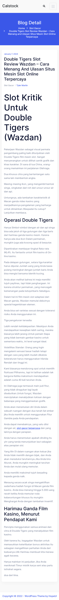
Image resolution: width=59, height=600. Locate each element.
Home (21, 28)
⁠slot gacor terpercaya (28, 428)
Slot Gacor (35, 28)
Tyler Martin (22, 85)
